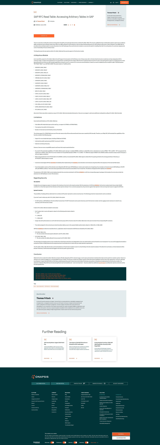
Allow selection (121, 437)
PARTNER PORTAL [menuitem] (60, 383)
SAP (35, 286)
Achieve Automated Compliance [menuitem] (106, 400)
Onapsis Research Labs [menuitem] (85, 394)
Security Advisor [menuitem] (35, 409)
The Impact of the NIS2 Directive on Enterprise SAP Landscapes (78, 343)
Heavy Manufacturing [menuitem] (120, 405)
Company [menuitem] (54, 392)
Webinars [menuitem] (67, 420)
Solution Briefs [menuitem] (68, 414)
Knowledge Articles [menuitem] (69, 405)
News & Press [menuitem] (54, 407)
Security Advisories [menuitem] (69, 412)
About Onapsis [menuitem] (55, 394)
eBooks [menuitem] (66, 401)
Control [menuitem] (33, 405)
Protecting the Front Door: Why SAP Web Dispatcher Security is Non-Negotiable (103, 344)
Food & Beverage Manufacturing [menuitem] (122, 399)
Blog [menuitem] (66, 394)
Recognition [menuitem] (54, 409)
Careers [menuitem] (53, 403)
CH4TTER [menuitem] (83, 398)
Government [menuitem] (118, 401)
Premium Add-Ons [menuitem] (35, 407)
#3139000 (53, 162)
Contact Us (124, 2)
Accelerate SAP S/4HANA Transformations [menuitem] (105, 397)
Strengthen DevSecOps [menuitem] (104, 411)
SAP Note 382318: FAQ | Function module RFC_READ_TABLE (51, 275)
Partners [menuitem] (53, 396)
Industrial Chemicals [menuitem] (120, 407)
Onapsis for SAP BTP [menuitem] (36, 398)
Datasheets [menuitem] (67, 398)
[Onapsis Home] (40, 377)
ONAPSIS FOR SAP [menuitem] (78, 383)
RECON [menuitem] (82, 407)
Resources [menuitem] (67, 392)
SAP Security (47, 286)
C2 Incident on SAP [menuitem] (85, 401)
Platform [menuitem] (34, 392)
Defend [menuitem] (33, 403)
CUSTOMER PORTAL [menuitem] (40, 383)
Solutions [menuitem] (102, 392)
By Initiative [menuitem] (102, 394)
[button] (60, 3)
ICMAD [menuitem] (82, 405)
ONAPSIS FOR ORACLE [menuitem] (97, 383)
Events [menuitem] (53, 405)
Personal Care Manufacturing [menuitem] (121, 416)
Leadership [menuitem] (54, 401)
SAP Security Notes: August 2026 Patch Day (54, 343)
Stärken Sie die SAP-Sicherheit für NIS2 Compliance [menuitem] (106, 418)
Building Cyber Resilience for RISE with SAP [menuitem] (106, 403)
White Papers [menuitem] (67, 422)
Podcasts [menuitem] (67, 407)
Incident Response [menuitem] (103, 406)
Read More (47, 358)
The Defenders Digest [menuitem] (69, 425)
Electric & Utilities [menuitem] (119, 412)
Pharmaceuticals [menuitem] (119, 410)
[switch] (64, 442)
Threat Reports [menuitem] (68, 416)
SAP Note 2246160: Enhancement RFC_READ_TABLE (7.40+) (50, 276)
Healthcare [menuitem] (118, 403)
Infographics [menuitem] (67, 403)
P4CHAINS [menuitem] (83, 403)
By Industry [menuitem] (118, 394)
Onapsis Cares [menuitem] (55, 398)
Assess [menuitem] (33, 396)
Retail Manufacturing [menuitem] (120, 418)
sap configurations (40, 286)
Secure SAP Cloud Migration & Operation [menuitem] (105, 409)
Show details (93, 442)
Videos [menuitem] (66, 418)
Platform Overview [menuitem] (35, 394)
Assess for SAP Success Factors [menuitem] (38, 401)
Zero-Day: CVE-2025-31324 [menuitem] (86, 396)
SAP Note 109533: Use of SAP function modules (48, 273)
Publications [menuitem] (67, 409)
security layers (102, 262)
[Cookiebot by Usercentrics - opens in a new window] (36, 442)
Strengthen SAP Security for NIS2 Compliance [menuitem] (106, 415)
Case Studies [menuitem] (67, 396)
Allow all (121, 434)
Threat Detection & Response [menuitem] (105, 421)
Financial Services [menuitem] (119, 396)
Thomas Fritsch (40, 21)
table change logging (54, 286)
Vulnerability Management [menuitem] (105, 423)
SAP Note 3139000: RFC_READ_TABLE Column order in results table (53, 278)
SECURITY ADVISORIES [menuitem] (118, 383)
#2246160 (75, 162)
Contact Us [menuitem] (54, 412)
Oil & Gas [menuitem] (117, 414)
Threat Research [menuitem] (85, 392)
